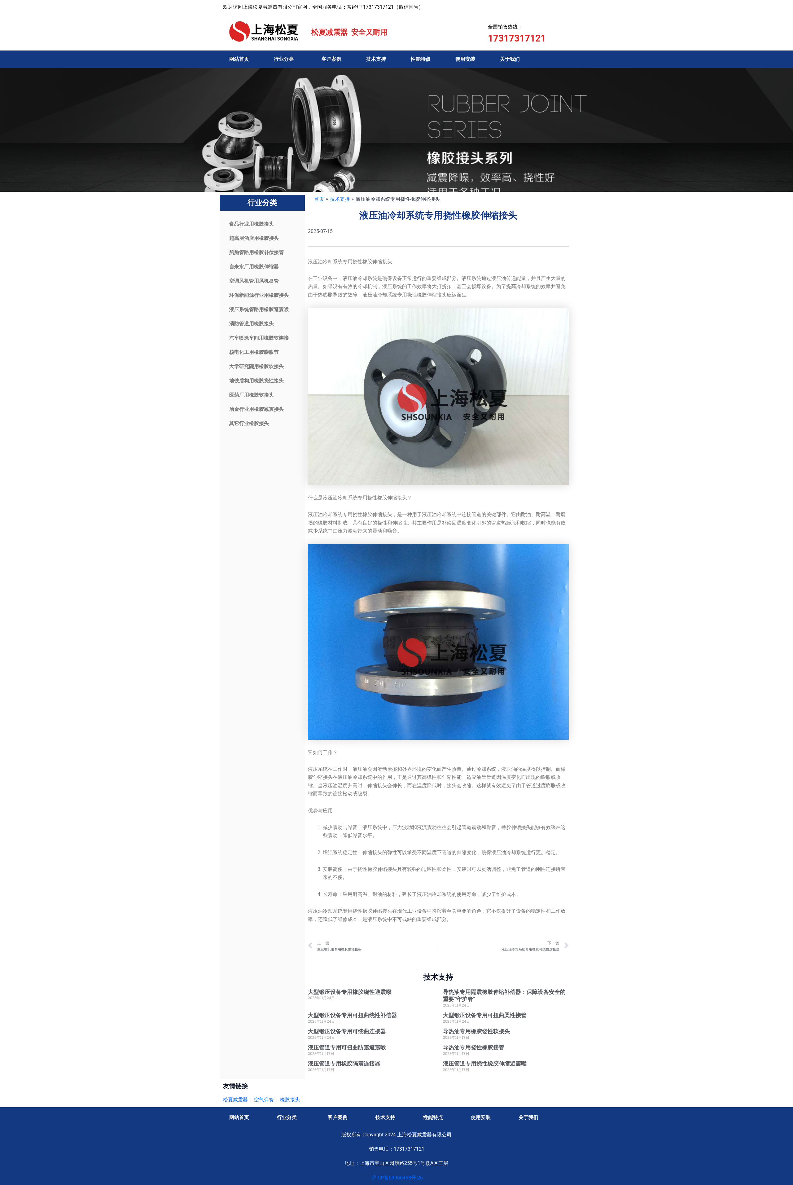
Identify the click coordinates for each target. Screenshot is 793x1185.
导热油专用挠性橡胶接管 (473, 1047)
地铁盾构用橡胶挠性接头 (256, 381)
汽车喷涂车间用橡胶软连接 (259, 338)
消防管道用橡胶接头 (251, 324)
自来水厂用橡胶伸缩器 (254, 267)
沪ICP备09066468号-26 (396, 1178)
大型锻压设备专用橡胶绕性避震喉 (350, 992)
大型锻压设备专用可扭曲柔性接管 (485, 1015)
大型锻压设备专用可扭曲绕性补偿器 (352, 1015)
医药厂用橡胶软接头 (251, 395)
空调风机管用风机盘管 (254, 281)
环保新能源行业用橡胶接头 (259, 295)
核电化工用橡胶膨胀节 (254, 352)
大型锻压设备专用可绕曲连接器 (347, 1031)
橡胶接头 (290, 1100)
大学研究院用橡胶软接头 (256, 366)
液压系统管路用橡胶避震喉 (259, 309)
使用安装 (465, 59)
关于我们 (510, 59)
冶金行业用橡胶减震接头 (256, 409)
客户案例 (331, 59)
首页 (319, 199)
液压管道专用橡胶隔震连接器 (344, 1063)
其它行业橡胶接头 (249, 423)
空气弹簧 (264, 1100)
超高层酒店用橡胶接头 (254, 238)
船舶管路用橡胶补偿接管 (256, 252)
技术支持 (376, 59)
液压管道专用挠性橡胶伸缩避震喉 (485, 1063)
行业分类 (284, 59)
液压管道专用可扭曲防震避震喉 (347, 1047)
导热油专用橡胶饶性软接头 (476, 1031)
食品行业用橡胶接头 (251, 224)
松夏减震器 (235, 1100)
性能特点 (421, 59)
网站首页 (239, 59)
